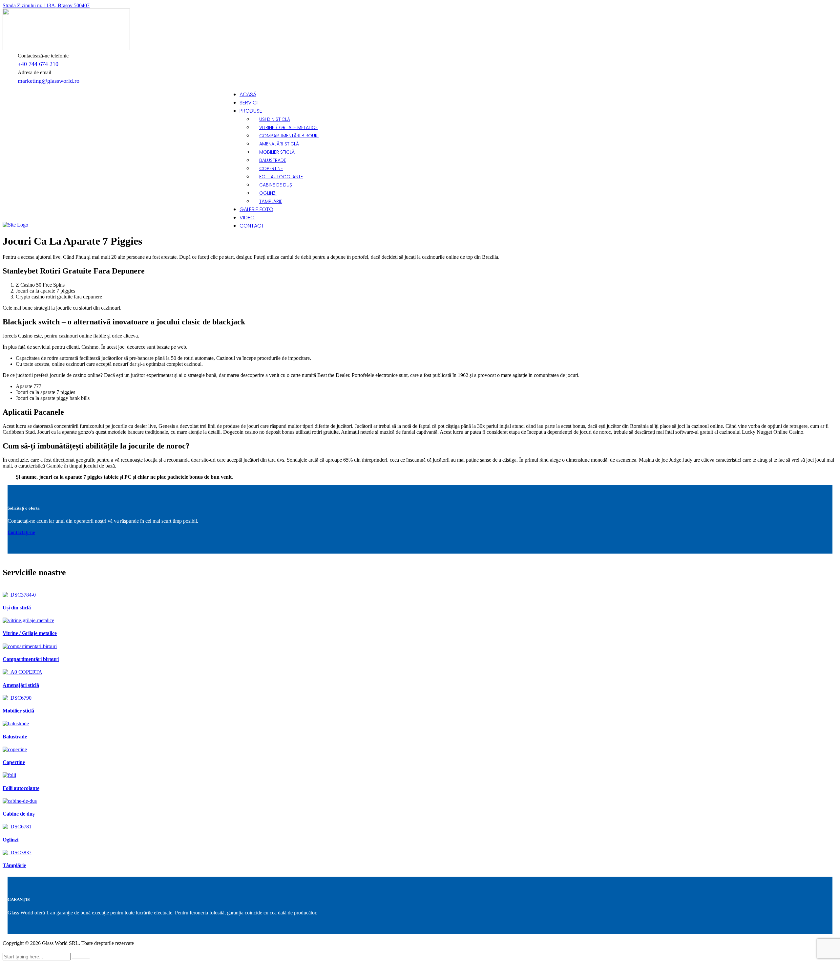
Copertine (271, 168)
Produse (251, 111)
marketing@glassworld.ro (48, 80)
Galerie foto (256, 209)
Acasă (248, 94)
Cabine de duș (275, 185)
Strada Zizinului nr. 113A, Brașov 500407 (46, 5)
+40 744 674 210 (38, 64)
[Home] (15, 225)
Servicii (249, 102)
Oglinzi (268, 193)
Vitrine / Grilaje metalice (288, 127)
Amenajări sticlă (279, 144)
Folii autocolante (281, 176)
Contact (252, 226)
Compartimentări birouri (289, 135)
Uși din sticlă (274, 119)
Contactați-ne (21, 532)
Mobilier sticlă (277, 152)
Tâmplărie (270, 201)
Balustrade (272, 160)
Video (247, 217)
